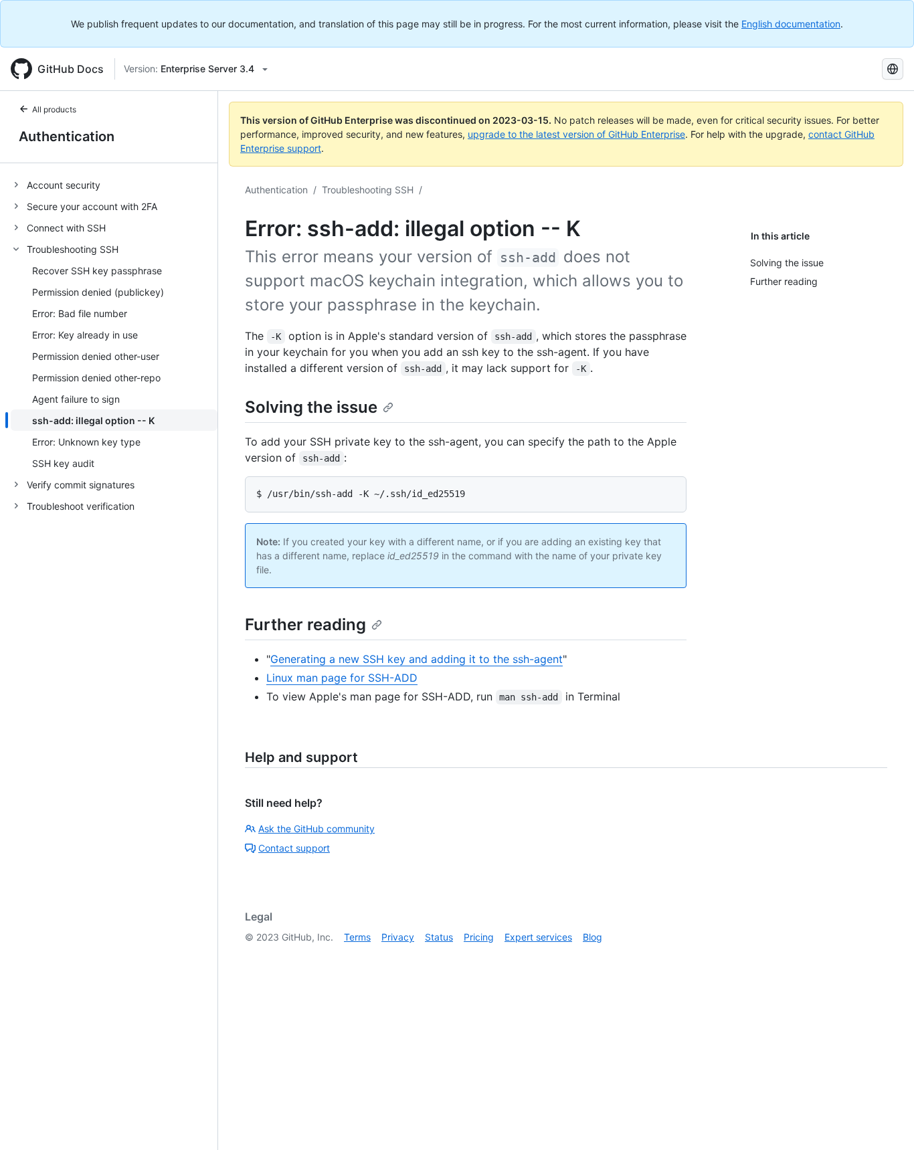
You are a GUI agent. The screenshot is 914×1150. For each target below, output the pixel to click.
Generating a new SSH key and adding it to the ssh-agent (416, 659)
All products (54, 109)
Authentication (66, 136)
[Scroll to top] (884, 1120)
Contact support (294, 848)
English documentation (790, 23)
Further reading (305, 624)
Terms (357, 937)
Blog (592, 937)
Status (439, 937)
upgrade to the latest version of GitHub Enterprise (576, 134)
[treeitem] (114, 184)
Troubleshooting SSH (368, 189)
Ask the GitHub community (316, 828)
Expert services (538, 937)
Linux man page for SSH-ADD (342, 677)
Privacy (397, 937)
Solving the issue (311, 407)
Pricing (479, 937)
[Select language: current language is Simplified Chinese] (892, 69)
